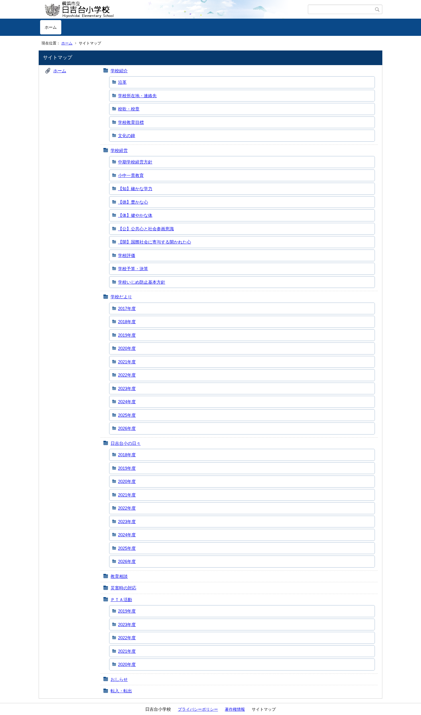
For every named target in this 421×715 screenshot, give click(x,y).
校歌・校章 (128, 108)
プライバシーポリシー (198, 709)
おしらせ (119, 679)
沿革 (122, 82)
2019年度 (127, 335)
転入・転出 (121, 690)
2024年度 (127, 401)
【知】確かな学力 (135, 188)
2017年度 (127, 308)
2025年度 (127, 415)
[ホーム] (174, 9)
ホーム (51, 27)
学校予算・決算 (133, 268)
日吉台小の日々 (126, 443)
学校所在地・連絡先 (137, 95)
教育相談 (119, 576)
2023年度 (127, 388)
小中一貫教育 (131, 175)
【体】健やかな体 (135, 215)
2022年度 (127, 375)
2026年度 (127, 428)
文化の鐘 (126, 135)
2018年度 (127, 321)
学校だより (121, 296)
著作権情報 (235, 709)
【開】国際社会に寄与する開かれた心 (154, 241)
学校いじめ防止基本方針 (141, 282)
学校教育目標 (131, 122)
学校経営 (119, 150)
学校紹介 (119, 70)
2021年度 (127, 361)
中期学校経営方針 (135, 161)
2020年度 (127, 348)
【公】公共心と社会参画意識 (146, 228)
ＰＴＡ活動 (121, 599)
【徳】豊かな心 (133, 202)
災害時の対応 (123, 587)
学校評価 (126, 255)
